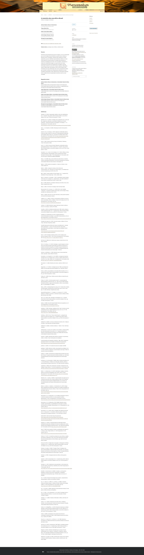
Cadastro (36, 1)
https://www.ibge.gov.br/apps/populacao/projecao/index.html (53, 343)
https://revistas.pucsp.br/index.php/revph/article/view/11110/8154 (55, 368)
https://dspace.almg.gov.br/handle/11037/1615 (50, 305)
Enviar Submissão (93, 28)
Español (90, 19)
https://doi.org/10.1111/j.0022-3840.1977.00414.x (53, 237)
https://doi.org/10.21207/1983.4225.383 (58, 426)
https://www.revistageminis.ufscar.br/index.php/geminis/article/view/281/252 (56, 218)
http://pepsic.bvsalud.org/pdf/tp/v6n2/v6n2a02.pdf (51, 202)
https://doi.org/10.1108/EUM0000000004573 (49, 312)
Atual (40, 11)
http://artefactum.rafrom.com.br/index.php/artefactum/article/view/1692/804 (56, 125)
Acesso (41, 1)
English (90, 18)
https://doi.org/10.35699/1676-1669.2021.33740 (52, 43)
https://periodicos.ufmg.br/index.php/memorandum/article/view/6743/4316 (55, 399)
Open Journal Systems (93, 33)
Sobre (55, 11)
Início (42, 14)
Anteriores (45, 11)
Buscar (102, 11)
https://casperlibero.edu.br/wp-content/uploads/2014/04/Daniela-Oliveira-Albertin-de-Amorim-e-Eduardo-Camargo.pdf (54, 137)
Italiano (90, 21)
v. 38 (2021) (50, 14)
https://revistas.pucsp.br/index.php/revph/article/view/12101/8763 (54, 433)
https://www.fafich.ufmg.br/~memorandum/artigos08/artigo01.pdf (54, 408)
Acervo (45, 14)
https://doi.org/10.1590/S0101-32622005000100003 (52, 260)
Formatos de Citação (76, 76)
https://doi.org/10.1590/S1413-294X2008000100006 (50, 486)
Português (91, 23)
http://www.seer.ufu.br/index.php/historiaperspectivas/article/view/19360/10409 (56, 468)
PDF (74, 24)
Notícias (50, 11)
